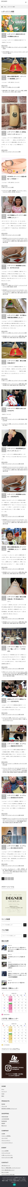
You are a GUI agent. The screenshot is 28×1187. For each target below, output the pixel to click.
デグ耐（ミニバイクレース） (7, 1155)
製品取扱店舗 (4, 1121)
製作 (8, 675)
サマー (14, 671)
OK (14, 1184)
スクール (16, 51)
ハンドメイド (24, 769)
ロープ (11, 770)
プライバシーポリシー (6, 1140)
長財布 (21, 772)
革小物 (6, 242)
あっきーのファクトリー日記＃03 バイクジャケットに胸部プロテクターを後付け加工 (17, 949)
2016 (4, 671)
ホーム (3, 1089)
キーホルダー (21, 238)
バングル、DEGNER (16, 769)
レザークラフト (7, 241)
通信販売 (3, 1123)
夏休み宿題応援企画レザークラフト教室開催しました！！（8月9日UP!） (16, 549)
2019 (4, 51)
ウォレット (5, 768)
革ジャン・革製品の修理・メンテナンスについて (11, 1167)
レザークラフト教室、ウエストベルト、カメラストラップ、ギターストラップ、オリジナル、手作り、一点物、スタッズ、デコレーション (15, 719)
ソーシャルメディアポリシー (7, 1142)
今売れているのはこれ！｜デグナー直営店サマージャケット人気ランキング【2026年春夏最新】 (17, 975)
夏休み (23, 336)
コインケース (9, 819)
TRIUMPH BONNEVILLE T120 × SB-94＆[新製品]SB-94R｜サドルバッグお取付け (17, 966)
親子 (25, 241)
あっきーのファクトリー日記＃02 (16, 982)
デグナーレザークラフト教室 (7, 1157)
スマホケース (9, 239)
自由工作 (22, 241)
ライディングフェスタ (6, 1152)
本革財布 (11, 772)
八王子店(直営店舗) (5, 1118)
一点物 (22, 770)
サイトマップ (4, 1091)
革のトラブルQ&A (5, 1172)
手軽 (15, 674)
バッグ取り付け (15, 763)
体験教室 (21, 821)
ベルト (21, 239)
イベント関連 (8, 47)
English (3, 1093)
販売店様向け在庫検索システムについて (9, 1108)
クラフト (12, 51)
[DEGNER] (6, 1)
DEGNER (7, 51)
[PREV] (3, 993)
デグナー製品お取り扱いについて (8, 1170)
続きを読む (5, 45)
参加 (6, 674)
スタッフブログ (14, 47)
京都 (19, 673)
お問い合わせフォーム (6, 1165)
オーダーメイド (11, 768)
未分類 (4, 48)
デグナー (20, 51)
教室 (9, 53)
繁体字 (3, 1096)
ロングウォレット (16, 770)
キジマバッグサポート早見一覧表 (8, 1174)
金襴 (19, 772)
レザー (23, 51)
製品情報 (3, 1104)
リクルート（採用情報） (6, 1135)
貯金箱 (20, 337)
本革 (20, 674)
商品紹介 (11, 286)
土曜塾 (12, 241)
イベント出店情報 (5, 1150)
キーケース (15, 238)
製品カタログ (4, 1125)
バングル (18, 239)
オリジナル (17, 768)
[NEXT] (24, 993)
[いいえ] (26, 1181)
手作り (15, 241)
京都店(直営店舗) (5, 1116)
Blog (4, 47)
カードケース (10, 238)
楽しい (22, 674)
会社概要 (3, 1133)
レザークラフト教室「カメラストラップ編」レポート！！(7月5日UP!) (16, 649)
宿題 (13, 674)
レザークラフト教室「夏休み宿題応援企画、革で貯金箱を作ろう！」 (16, 599)
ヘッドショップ (21, 285)
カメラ (6, 671)
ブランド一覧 (4, 1106)
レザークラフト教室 (22, 47)
